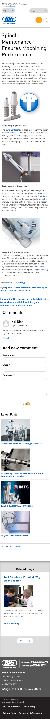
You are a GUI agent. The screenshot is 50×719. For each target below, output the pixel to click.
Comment (8, 375)
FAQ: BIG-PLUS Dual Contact (14, 535)
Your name (8, 355)
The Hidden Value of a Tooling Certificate (21, 443)
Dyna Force (39, 266)
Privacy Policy (9, 713)
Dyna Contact (12, 130)
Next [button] (29, 640)
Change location (10, 6)
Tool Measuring (17, 282)
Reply (7, 338)
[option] (25, 604)
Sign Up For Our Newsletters (22, 689)
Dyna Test (42, 196)
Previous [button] (21, 640)
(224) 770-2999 (11, 684)
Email (6, 364)
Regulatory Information (30, 713)
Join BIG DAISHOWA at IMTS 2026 (17, 506)
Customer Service (11, 706)
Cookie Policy (29, 706)
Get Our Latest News (10, 546)
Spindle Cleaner (12, 287)
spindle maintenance (31, 287)
